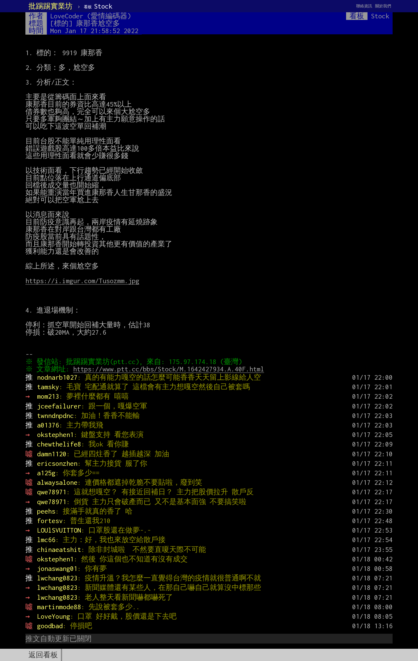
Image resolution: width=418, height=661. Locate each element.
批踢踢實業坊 (50, 6)
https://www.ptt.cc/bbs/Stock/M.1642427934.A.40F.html (168, 369)
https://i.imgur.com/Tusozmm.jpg (82, 281)
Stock (98, 6)
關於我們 (383, 6)
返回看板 (43, 655)
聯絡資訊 (364, 6)
